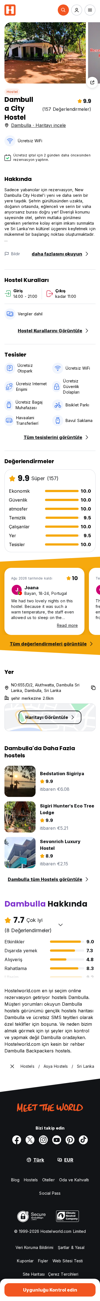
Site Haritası (34, 1274)
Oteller (48, 1179)
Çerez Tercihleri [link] (63, 1274)
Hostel (12, 92)
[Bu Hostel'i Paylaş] (92, 82)
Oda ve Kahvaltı (74, 1179)
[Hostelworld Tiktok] (83, 1139)
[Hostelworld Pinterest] (70, 1139)
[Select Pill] (63, 10)
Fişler (43, 1260)
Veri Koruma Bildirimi (34, 1247)
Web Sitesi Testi (67, 1260)
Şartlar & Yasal (71, 1247)
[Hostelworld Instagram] (43, 1139)
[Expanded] (12, 1066)
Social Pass (50, 1193)
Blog (15, 1179)
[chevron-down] (60, 924)
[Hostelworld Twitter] (30, 1139)
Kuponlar (25, 1260)
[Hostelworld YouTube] (56, 1139)
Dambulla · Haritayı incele (38, 125)
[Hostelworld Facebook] (16, 1139)
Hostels (31, 1179)
